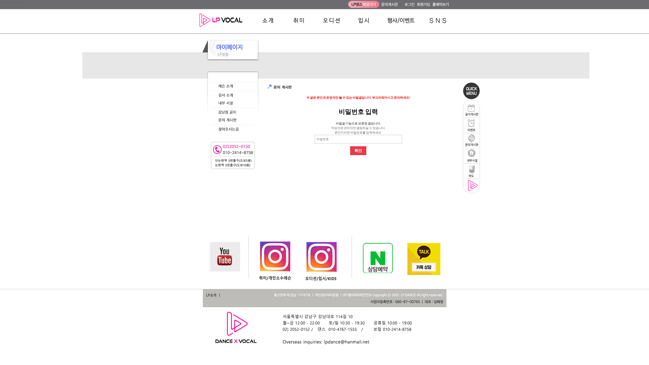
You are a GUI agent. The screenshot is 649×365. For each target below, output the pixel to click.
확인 (358, 151)
